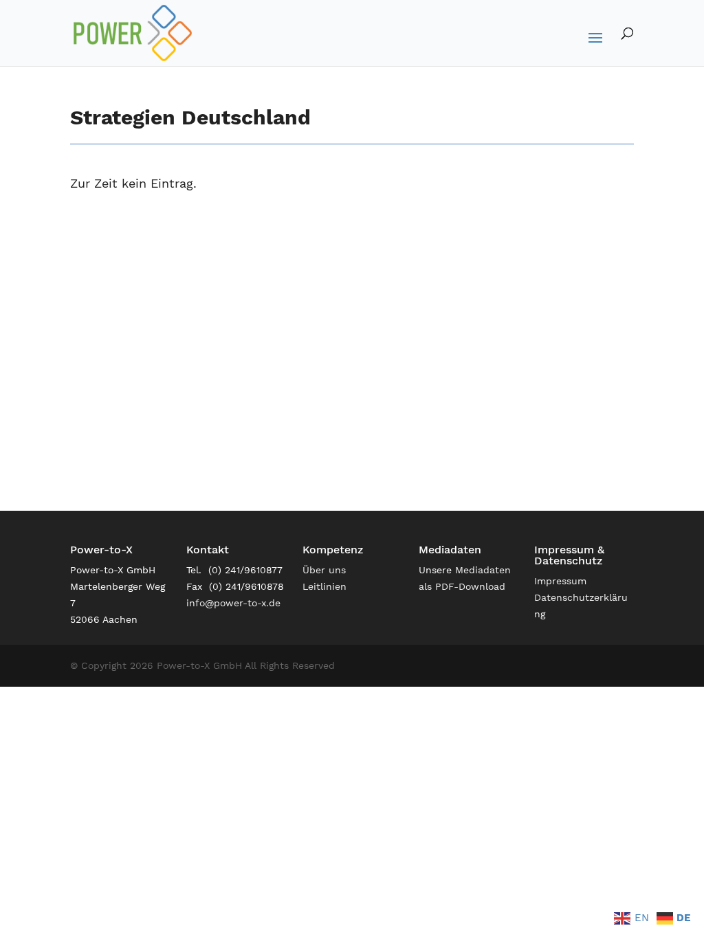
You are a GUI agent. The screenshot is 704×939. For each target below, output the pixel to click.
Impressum (560, 580)
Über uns (324, 569)
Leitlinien (324, 586)
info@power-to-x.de (233, 602)
